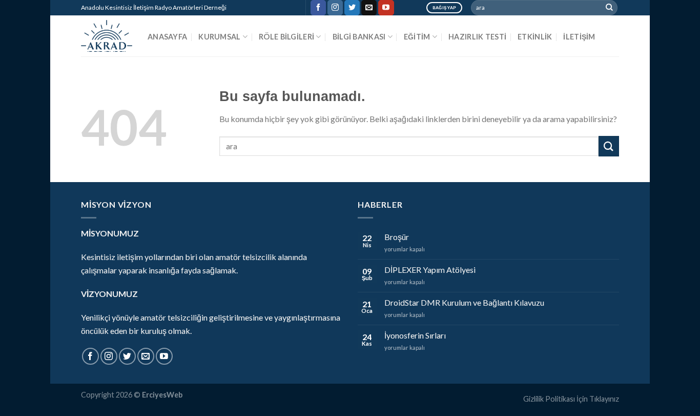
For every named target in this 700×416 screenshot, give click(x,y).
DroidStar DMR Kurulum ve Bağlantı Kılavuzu (464, 302)
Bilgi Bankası (359, 36)
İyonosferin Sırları (415, 335)
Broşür (396, 237)
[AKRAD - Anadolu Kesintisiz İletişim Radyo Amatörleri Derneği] (106, 36)
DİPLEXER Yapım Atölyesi (430, 269)
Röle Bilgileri (286, 36)
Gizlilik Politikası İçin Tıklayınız (571, 398)
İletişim (579, 36)
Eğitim (417, 36)
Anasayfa (167, 36)
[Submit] (609, 7)
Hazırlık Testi (477, 36)
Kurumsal (219, 36)
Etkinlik (535, 36)
